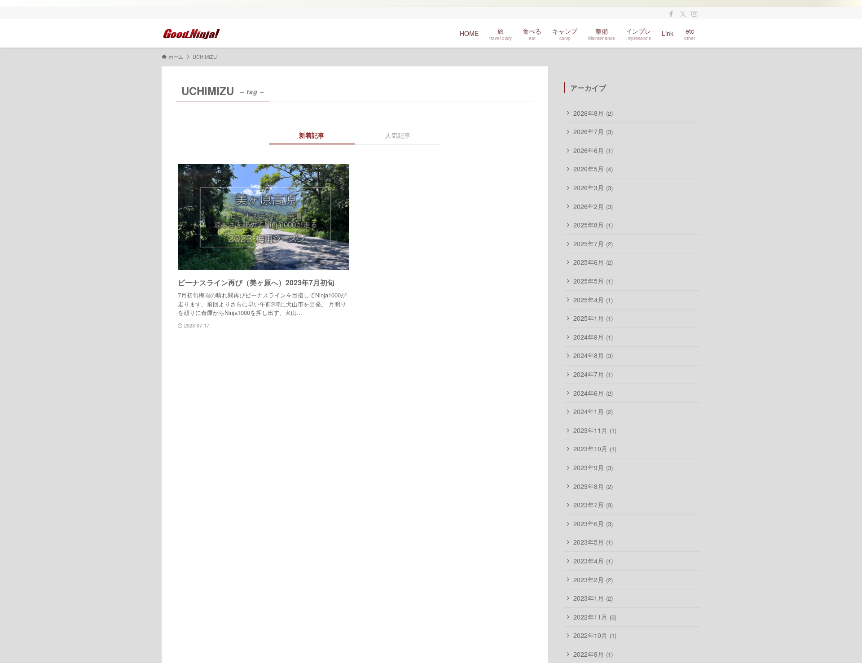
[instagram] (694, 14)
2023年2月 (593, 579)
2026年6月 (593, 150)
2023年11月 (594, 430)
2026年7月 (593, 131)
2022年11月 (594, 616)
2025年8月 (593, 224)
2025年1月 (593, 318)
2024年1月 (593, 411)
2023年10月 (594, 448)
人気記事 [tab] (397, 135)
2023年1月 (593, 597)
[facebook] (671, 14)
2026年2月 (593, 206)
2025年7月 (593, 243)
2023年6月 (593, 523)
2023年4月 (593, 560)
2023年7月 (593, 504)
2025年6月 (593, 261)
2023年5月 (593, 541)
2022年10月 (594, 635)
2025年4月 (593, 299)
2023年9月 (593, 467)
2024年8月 (593, 355)
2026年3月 (593, 187)
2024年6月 (593, 392)
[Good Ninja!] (191, 33)
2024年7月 (593, 374)
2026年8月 (593, 113)
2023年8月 (593, 486)
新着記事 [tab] (311, 135)
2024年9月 (593, 336)
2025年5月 (593, 280)
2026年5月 (593, 168)
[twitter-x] (683, 14)
